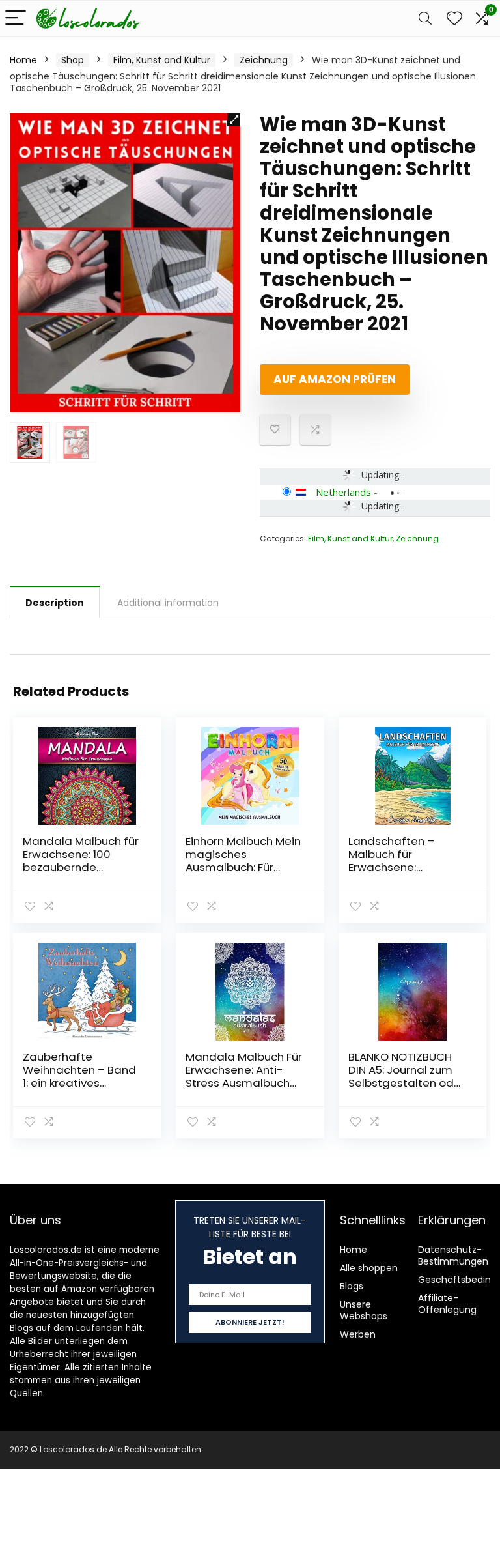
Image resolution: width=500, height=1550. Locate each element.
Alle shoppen (369, 1267)
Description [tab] (54, 602)
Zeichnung (264, 59)
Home (23, 59)
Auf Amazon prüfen (334, 379)
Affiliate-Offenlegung (447, 1303)
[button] (233, 119)
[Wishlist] (454, 18)
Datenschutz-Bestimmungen (453, 1255)
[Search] (425, 18)
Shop (72, 59)
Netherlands (343, 491)
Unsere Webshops (363, 1310)
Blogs (351, 1286)
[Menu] (15, 18)
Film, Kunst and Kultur (161, 59)
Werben (358, 1334)
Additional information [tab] (168, 602)
